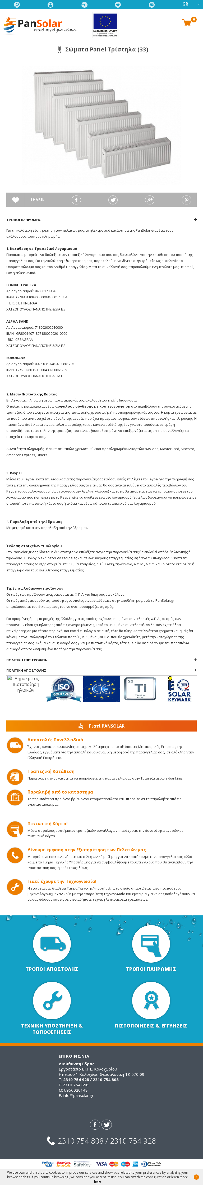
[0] (186, 22)
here (97, 1181)
